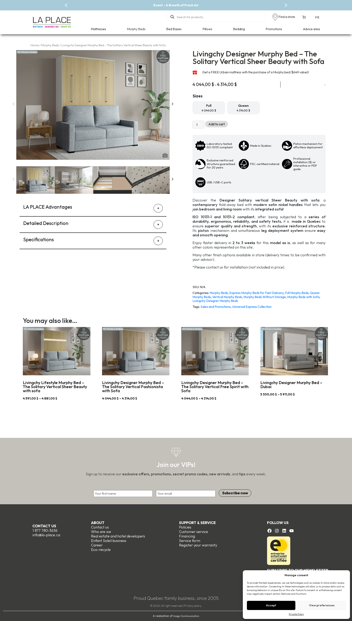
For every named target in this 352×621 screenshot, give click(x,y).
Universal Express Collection (252, 307)
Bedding (239, 29)
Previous (13, 105)
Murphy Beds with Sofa (303, 297)
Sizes (197, 95)
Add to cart (216, 124)
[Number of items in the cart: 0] (304, 17)
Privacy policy (192, 606)
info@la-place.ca (46, 535)
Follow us (278, 522)
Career (97, 545)
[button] (66, 5)
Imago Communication (186, 616)
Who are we (101, 531)
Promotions (274, 29)
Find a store (286, 17)
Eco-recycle (101, 549)
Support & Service (197, 522)
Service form (189, 540)
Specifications (38, 239)
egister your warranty (199, 545)
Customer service (193, 531)
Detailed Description (45, 223)
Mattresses (98, 29)
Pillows (207, 29)
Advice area (311, 29)
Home (35, 45)
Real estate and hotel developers (118, 536)
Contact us (44, 526)
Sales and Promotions (215, 307)
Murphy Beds (136, 29)
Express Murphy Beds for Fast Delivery (256, 293)
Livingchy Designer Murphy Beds (215, 301)
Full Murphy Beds (297, 293)
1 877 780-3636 (44, 530)
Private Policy (296, 614)
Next (172, 105)
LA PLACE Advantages (47, 207)
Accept (271, 605)
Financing (187, 536)
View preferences (321, 605)
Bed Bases (174, 29)
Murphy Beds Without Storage (264, 297)
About (97, 522)
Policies (185, 527)
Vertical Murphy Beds (227, 297)
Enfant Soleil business (108, 540)
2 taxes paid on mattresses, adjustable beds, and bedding (277, 5)
